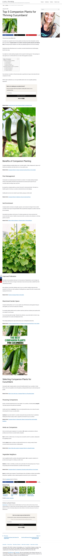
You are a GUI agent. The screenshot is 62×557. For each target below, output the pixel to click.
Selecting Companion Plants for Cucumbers (11, 66)
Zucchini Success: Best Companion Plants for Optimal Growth (20, 105)
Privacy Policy (9, 544)
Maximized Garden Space (9, 65)
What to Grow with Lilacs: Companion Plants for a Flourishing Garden (21, 393)
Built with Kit (21, 98)
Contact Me (4, 544)
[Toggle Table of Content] (17, 59)
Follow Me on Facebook (25, 544)
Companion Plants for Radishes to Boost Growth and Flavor (19, 196)
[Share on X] (1, 280)
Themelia (17, 552)
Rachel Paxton (11, 503)
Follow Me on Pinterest (17, 544)
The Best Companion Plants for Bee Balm (16, 294)
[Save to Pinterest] (1, 282)
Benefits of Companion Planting (9, 60)
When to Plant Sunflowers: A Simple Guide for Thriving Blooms (20, 220)
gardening (8, 479)
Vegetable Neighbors (8, 70)
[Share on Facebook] (1, 278)
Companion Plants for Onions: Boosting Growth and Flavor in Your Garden (22, 169)
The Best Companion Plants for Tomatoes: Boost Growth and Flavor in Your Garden (23, 323)
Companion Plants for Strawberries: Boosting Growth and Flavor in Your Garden (23, 469)
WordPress (10, 552)
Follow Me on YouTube (34, 544)
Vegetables (12, 498)
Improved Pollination (8, 64)
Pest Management (8, 61)
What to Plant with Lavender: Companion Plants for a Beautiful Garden (21, 448)
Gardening (7, 498)
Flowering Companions (9, 67)
